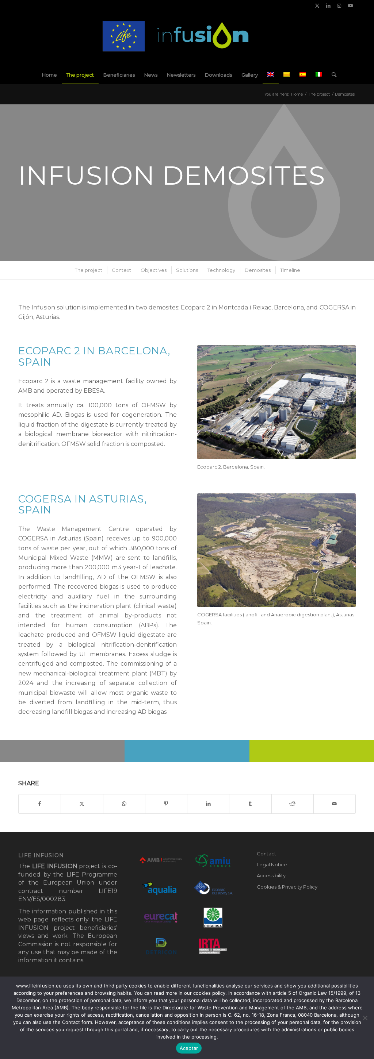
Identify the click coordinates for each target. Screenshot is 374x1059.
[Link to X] (317, 5)
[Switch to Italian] (319, 75)
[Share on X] (82, 803)
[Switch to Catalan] (287, 75)
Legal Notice (272, 864)
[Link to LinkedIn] (328, 5)
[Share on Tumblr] (250, 803)
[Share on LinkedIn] (208, 803)
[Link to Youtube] (350, 5)
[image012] (187, 38)
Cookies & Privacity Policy (287, 887)
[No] (365, 1017)
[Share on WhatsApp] (124, 803)
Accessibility (271, 875)
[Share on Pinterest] (166, 803)
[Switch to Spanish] (303, 75)
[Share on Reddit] (292, 803)
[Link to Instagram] (339, 5)
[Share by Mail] (334, 803)
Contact (266, 853)
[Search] (331, 75)
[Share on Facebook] (40, 803)
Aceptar (189, 1048)
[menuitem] (49, 75)
